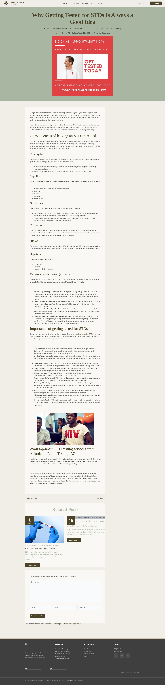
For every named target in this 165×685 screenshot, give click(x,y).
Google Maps (118, 651)
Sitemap (136, 672)
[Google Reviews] (128, 655)
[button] (68, 3)
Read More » (32, 565)
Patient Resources (89, 653)
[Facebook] (116, 655)
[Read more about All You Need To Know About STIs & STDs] (44, 529)
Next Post (101, 498)
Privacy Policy (125, 672)
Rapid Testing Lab (17, 2)
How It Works (88, 651)
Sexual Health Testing (61, 649)
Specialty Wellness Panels (62, 651)
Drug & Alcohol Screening (62, 653)
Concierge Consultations (62, 658)
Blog (85, 656)
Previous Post (31, 498)
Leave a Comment (95, 29)
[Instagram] (122, 655)
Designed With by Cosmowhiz (74, 680)
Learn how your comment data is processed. (67, 624)
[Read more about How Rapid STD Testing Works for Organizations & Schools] (86, 517)
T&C (131, 672)
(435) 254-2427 (118, 649)
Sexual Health (81, 29)
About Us (87, 649)
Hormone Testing (60, 656)
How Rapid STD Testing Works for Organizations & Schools (86, 522)
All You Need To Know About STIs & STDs (42, 545)
